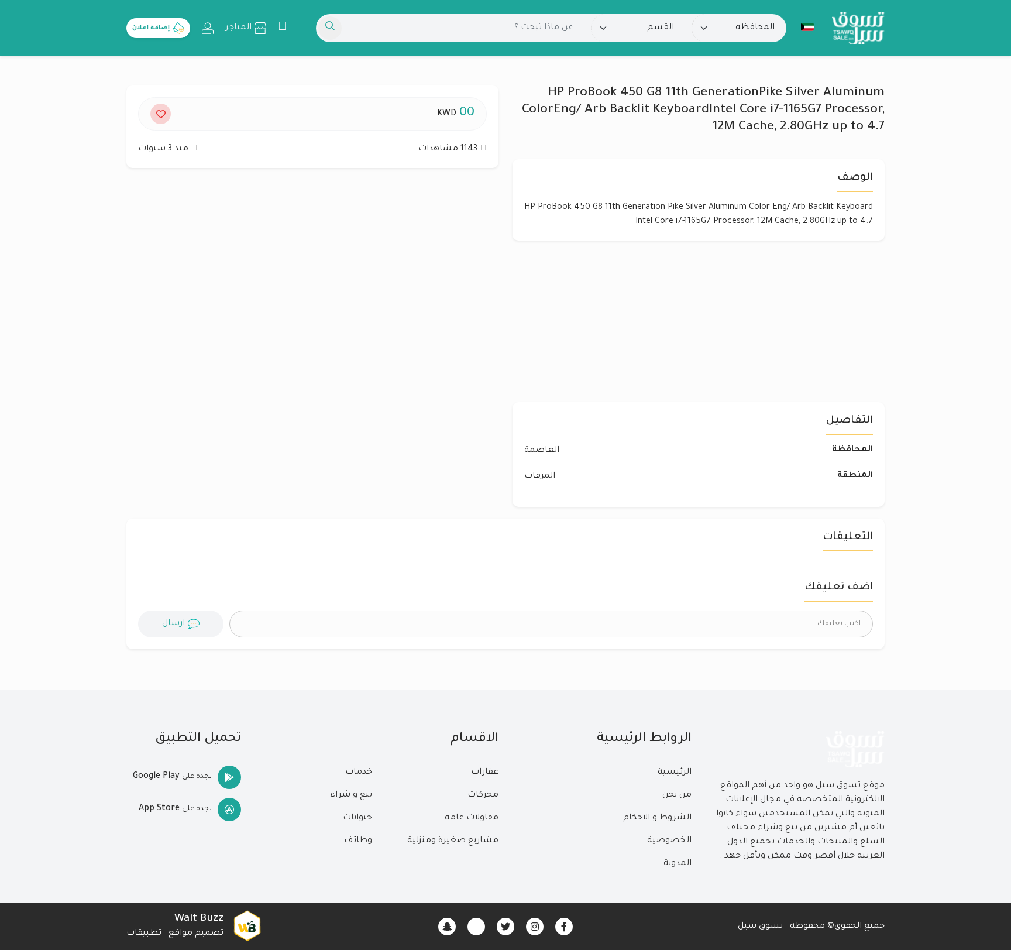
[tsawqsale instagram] (535, 926)
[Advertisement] (312, 291)
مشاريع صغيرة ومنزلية (452, 841)
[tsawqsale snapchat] (447, 926)
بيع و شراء (351, 795)
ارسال (173, 624)
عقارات (484, 772)
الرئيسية (675, 772)
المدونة (677, 864)
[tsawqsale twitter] (505, 926)
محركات (482, 795)
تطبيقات (143, 933)
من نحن (677, 795)
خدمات (358, 772)
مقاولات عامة (471, 818)
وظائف (358, 841)
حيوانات (357, 818)
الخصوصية (669, 841)
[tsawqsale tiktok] (476, 926)
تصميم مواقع (195, 933)
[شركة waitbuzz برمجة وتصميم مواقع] (246, 926)
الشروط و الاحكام (657, 818)
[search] (330, 28)
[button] (807, 27)
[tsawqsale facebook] (564, 926)
